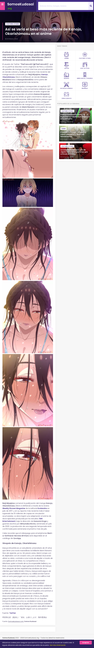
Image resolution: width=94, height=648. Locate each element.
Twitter (12, 613)
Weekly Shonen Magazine (13, 508)
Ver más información (58, 645)
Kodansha (42, 508)
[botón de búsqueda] (90, 6)
